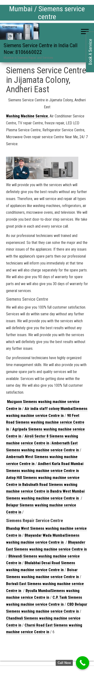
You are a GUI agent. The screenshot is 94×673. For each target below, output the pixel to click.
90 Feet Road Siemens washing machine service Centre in (45, 422)
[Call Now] (82, 662)
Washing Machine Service (27, 116)
